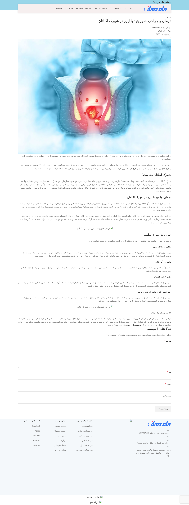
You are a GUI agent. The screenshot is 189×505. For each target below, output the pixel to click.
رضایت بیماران (60, 431)
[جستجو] (22, 8)
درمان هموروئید (86, 436)
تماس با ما (61, 436)
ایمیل (168, 384)
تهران (168, 17)
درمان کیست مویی (84, 450)
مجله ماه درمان (59, 450)
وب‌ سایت (167, 396)
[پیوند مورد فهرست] (153, 444)
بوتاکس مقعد (87, 426)
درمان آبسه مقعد (85, 431)
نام (169, 372)
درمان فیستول (86, 445)
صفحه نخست (60, 426)
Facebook (36, 426)
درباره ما (62, 440)
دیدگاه (167, 341)
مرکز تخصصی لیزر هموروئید (134, 325)
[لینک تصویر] (159, 423)
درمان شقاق (87, 440)
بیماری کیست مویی (130, 168)
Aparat (37, 431)
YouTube (36, 436)
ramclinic (156, 27)
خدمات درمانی (60, 445)
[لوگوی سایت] (155, 8)
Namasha (36, 440)
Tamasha (36, 445)
